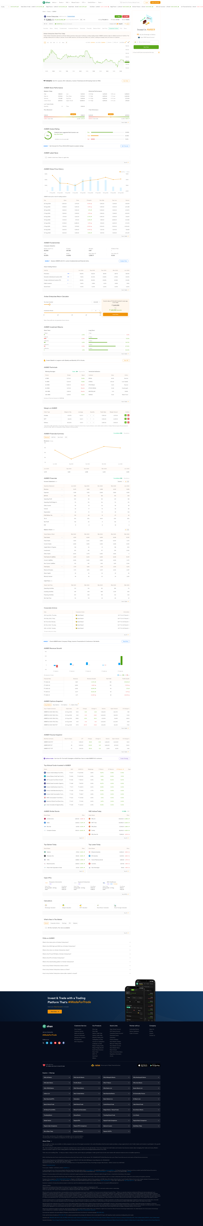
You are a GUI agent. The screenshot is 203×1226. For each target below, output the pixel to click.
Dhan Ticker (95, 1052)
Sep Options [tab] (56, 704)
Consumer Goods (71, 16)
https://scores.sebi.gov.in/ (55, 1180)
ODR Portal (70, 1217)
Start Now (146, 47)
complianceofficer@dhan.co (101, 1171)
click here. (129, 1171)
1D (45, 42)
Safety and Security (79, 1033)
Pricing (151, 1031)
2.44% (83, 334)
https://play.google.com (106, 1180)
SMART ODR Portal (67, 1179)
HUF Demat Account (115, 1031)
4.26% (83, 342)
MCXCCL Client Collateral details (152, 1217)
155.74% (127, 342)
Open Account (155, 2)
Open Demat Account (115, 1029)
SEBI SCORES (59, 1179)
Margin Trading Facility (98, 1045)
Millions (94, 1058)
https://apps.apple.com (129, 1180)
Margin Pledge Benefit (98, 1047)
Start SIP (126, 360)
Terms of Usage (55, 1220)
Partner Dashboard (134, 1031)
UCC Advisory (118, 1217)
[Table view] (126, 481)
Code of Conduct (134, 1033)
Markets (75, 923)
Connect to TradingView (98, 1041)
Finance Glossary (114, 1039)
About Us (151, 1029)
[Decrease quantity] (87, 415)
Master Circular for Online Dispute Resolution (150, 1220)
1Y (57, 42)
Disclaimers (61, 1220)
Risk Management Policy (88, 1220)
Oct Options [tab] (64, 704)
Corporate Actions (55, 923)
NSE (81, 19)
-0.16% (127, 334)
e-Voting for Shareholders (126, 1217)
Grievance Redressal (79, 1035)
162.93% (127, 350)
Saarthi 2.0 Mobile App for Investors (132, 1220)
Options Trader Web (97, 1035)
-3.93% (83, 346)
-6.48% (83, 338)
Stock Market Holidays (115, 1041)
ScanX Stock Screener (97, 1049)
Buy (119, 16)
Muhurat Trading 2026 (115, 1043)
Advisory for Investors (79, 1037)
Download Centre (114, 1035)
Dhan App (94, 1029)
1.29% (83, 350)
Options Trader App (97, 1033)
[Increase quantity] (93, 415)
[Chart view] (128, 481)
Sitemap (52, 1073)
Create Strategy (124, 758)
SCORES (65, 1217)
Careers (151, 1033)
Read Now (125, 641)
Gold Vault (95, 1056)
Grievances (73, 1220)
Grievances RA (80, 1220)
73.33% (127, 338)
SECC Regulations (78, 1041)
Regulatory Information (115, 1054)
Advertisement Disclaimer (106, 1220)
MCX (103, 1212)
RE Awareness (78, 1039)
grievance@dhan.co (90, 1170)
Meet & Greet (113, 1049)
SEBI (51, 1217)
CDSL (61, 1217)
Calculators (112, 1037)
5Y (60, 42)
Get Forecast (125, 146)
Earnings (64, 923)
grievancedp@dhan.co (110, 1170)
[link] (73, 705)
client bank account (51, 1165)
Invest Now (115, 314)
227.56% (127, 346)
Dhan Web (95, 1031)
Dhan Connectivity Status (116, 1052)
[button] (87, 942)
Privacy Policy (68, 1220)
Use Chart (125, 80)
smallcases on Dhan (97, 1043)
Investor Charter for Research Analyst (106, 1217)
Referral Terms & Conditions (118, 1220)
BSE (84, 19)
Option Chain (74, 704)
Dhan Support (77, 1029)
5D (48, 42)
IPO (70, 923)
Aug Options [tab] (48, 704)
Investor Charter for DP (93, 1217)
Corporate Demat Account (116, 1033)
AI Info (111, 1056)
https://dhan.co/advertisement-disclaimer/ (87, 1210)
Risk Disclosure (97, 1220)
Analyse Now (123, 261)
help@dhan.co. (66, 1167)
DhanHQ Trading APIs (97, 1037)
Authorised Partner (134, 1029)
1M (51, 42)
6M (54, 42)
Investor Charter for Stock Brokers (80, 1217)
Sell (127, 16)
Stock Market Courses (115, 1045)
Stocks (49, 11)
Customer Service (78, 1031)
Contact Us (152, 1035)
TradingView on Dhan (97, 1039)
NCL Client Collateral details (139, 1217)
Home (44, 11)
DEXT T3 (94, 1054)
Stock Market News (115, 1047)
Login (146, 2)
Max (63, 42)
